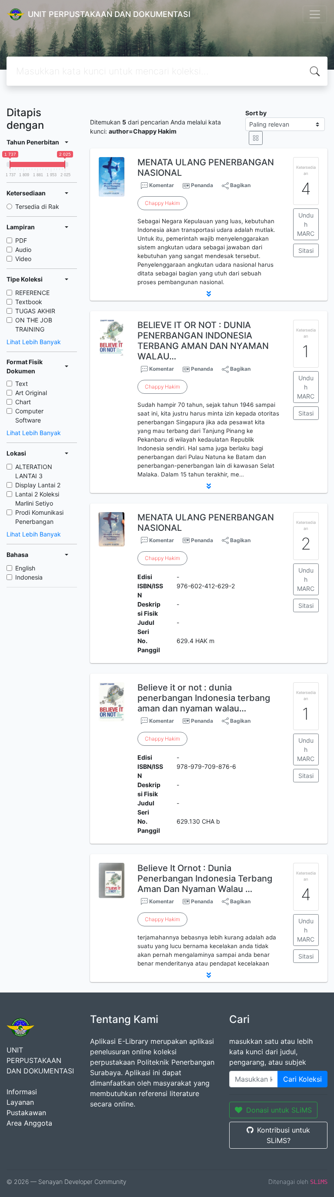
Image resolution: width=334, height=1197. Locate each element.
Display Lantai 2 (37, 485)
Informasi (22, 1091)
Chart (23, 402)
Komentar (161, 185)
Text (21, 383)
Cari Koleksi (302, 1079)
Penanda (202, 185)
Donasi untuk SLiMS (279, 1110)
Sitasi (306, 250)
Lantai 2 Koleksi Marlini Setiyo (37, 498)
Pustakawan (26, 1112)
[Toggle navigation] (315, 14)
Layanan (20, 1102)
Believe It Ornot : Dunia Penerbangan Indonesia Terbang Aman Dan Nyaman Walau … (204, 878)
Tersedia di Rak (37, 206)
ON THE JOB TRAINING (33, 324)
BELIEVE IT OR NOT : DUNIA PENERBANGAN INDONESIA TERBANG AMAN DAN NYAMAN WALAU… (203, 341)
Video (23, 258)
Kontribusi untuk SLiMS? (283, 1135)
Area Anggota (29, 1123)
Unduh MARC (305, 224)
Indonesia (29, 577)
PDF (21, 240)
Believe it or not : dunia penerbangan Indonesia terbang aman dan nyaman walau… (203, 698)
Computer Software (29, 415)
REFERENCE (32, 292)
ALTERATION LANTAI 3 (33, 471)
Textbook (28, 301)
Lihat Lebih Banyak (34, 341)
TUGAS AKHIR (35, 311)
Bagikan (239, 185)
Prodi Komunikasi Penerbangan (39, 517)
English (25, 568)
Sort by (256, 113)
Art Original (31, 392)
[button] (208, 294)
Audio (23, 249)
